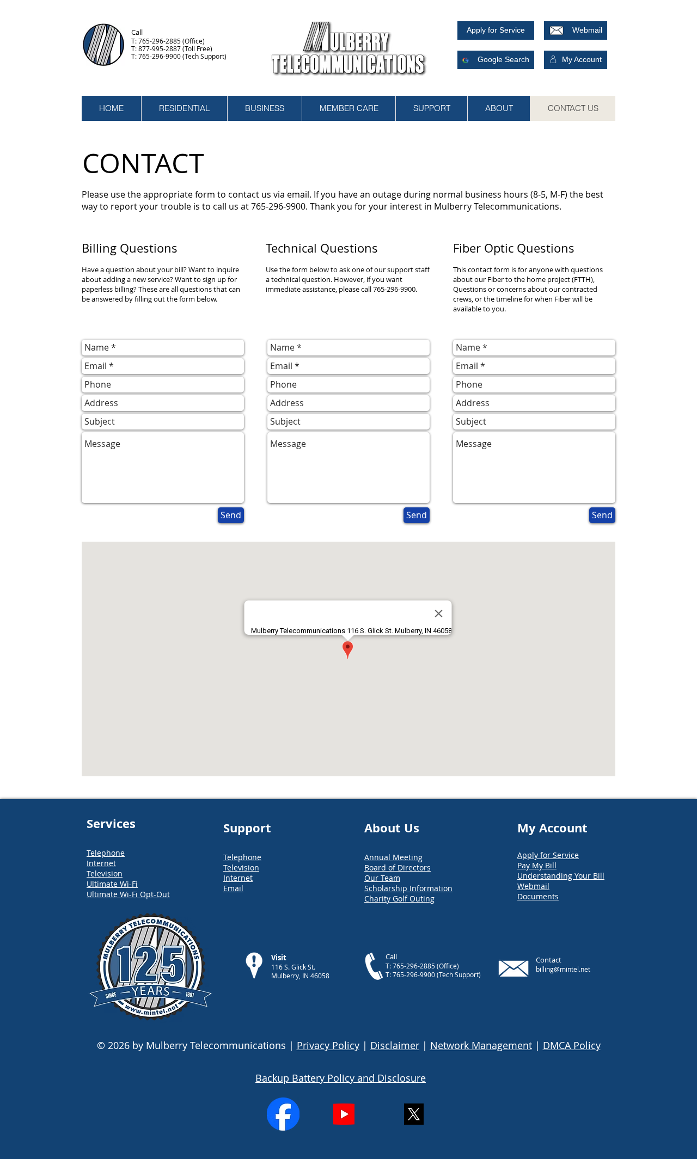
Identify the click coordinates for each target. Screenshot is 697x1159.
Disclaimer (394, 1045)
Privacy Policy (328, 1045)
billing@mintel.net (563, 969)
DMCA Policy (572, 1045)
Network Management (481, 1045)
